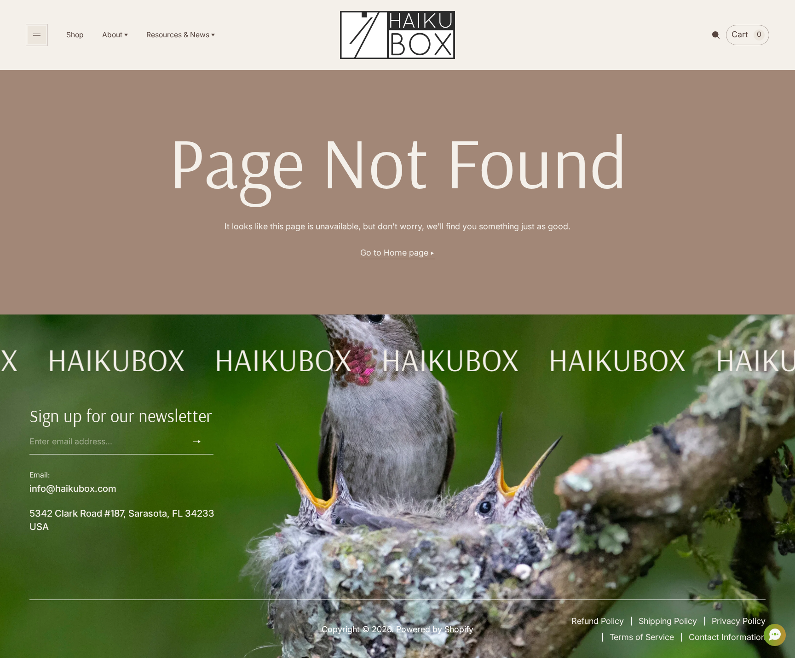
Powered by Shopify (434, 629)
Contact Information (727, 637)
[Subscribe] (200, 441)
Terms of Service (642, 637)
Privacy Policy (739, 621)
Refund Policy (597, 621)
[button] (772, 635)
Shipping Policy (668, 621)
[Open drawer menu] (37, 35)
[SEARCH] (716, 35)
